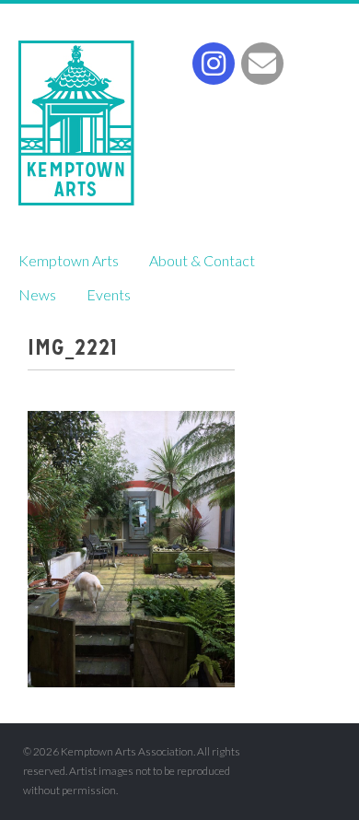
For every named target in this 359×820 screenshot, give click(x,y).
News (37, 294)
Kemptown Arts (76, 123)
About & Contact (202, 260)
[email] (262, 63)
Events (109, 294)
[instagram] (213, 63)
